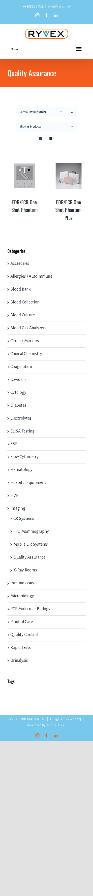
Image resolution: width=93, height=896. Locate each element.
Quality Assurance (29, 557)
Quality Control (24, 634)
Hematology (21, 469)
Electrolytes (20, 418)
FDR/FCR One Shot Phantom (24, 205)
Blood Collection (24, 302)
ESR (14, 444)
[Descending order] (72, 112)
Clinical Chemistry (26, 354)
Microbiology (22, 596)
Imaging (17, 508)
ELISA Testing (22, 431)
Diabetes (18, 405)
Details (24, 176)
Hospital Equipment (28, 482)
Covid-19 (18, 379)
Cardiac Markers (24, 341)
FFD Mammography (31, 531)
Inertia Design (56, 725)
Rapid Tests (20, 647)
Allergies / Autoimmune (31, 276)
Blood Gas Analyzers (28, 328)
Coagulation (21, 367)
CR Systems (23, 518)
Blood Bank (20, 289)
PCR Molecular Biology (30, 609)
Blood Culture (22, 315)
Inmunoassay (22, 583)
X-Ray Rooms (25, 570)
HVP (14, 495)
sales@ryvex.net (59, 6)
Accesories (19, 263)
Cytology (18, 392)
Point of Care (21, 622)
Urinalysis (19, 660)
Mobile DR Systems (30, 544)
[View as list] (51, 139)
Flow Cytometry (24, 457)
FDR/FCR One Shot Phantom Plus (68, 209)
